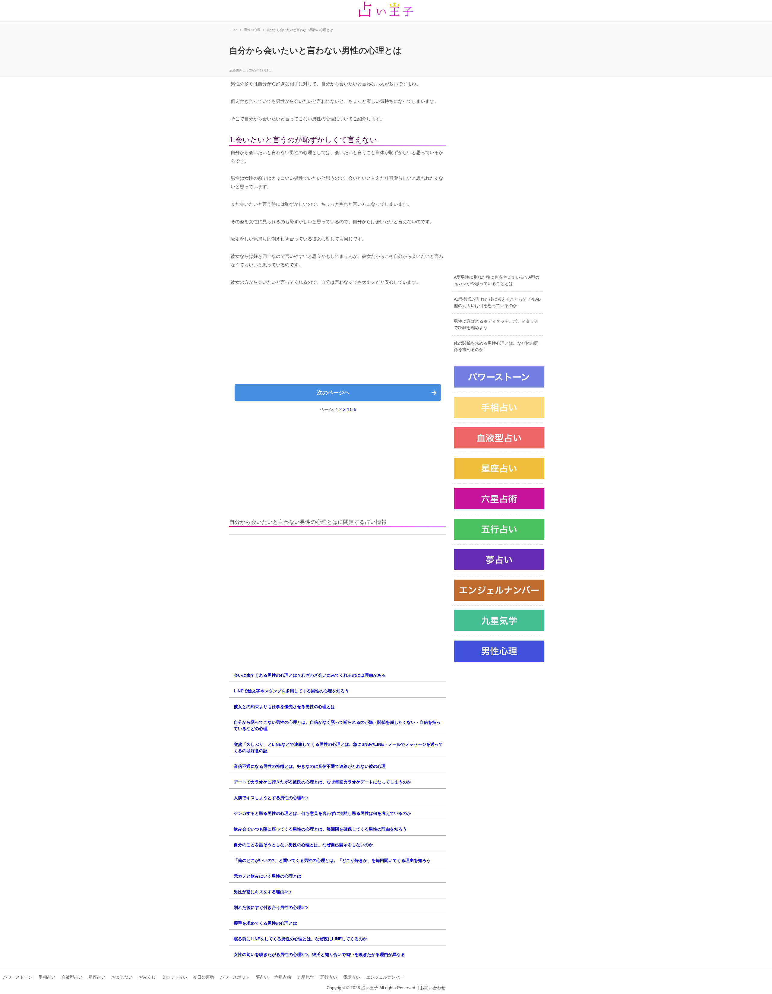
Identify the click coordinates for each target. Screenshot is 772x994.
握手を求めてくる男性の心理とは (265, 923)
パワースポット (235, 977)
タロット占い (174, 977)
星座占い (97, 977)
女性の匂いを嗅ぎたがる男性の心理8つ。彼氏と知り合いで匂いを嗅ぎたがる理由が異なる (319, 954)
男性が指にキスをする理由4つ (262, 891)
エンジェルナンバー (385, 977)
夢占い (262, 977)
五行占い (328, 977)
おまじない (122, 977)
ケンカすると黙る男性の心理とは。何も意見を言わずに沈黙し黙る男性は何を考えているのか (322, 813)
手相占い (47, 977)
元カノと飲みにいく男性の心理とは (267, 876)
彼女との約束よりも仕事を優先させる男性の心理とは (284, 706)
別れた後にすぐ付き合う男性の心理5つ (271, 907)
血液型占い (72, 977)
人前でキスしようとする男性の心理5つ (271, 797)
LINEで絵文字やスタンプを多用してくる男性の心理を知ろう (291, 691)
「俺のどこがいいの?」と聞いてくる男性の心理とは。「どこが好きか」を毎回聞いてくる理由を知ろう (332, 860)
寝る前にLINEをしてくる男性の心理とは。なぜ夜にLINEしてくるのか (300, 938)
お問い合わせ (432, 987)
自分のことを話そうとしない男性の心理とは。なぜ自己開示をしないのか (303, 844)
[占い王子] (386, 10)
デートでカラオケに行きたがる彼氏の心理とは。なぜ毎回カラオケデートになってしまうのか (322, 782)
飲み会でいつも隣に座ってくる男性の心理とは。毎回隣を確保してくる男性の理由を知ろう (320, 829)
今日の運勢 (203, 977)
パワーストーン (18, 977)
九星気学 (305, 977)
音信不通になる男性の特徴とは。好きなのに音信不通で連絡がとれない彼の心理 (310, 766)
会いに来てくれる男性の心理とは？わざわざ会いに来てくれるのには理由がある (310, 675)
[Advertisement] (337, 337)
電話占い (351, 977)
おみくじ (147, 977)
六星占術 (282, 977)
